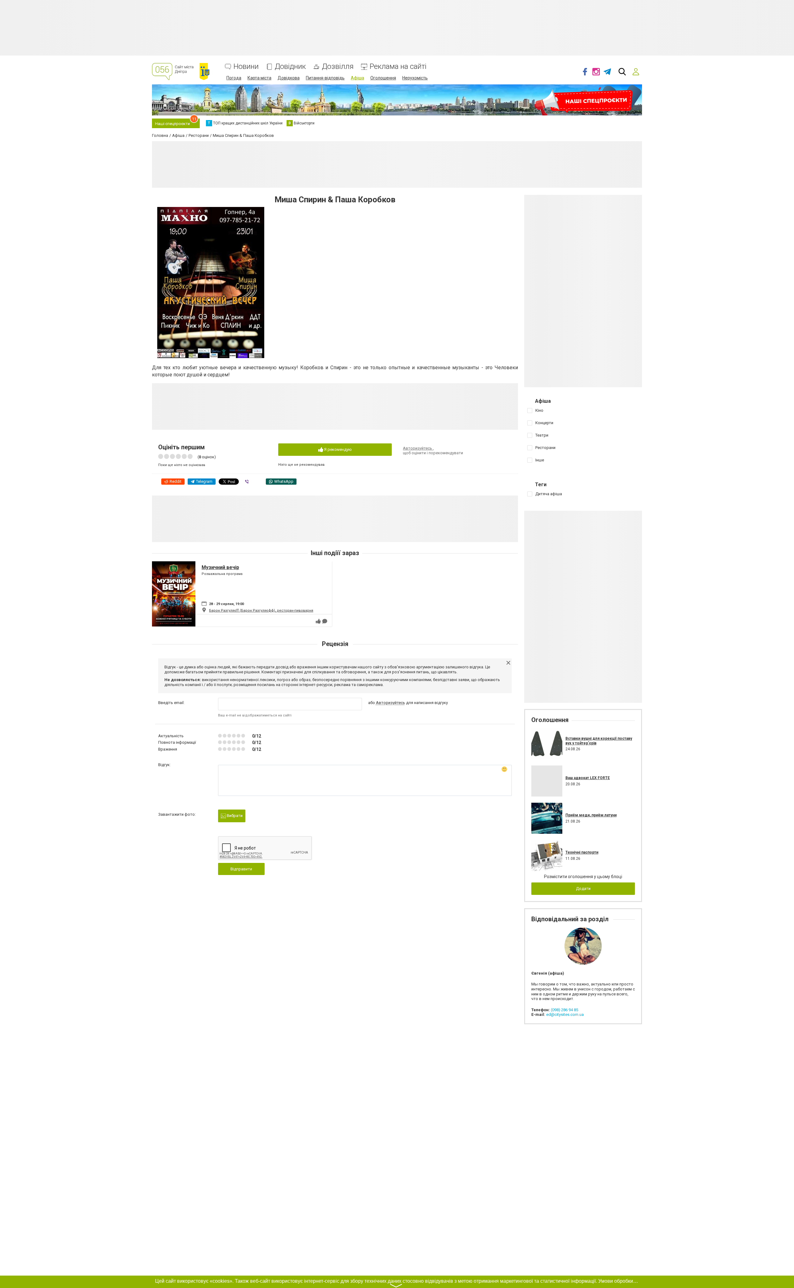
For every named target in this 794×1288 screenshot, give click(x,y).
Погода (233, 77)
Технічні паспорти (581, 852)
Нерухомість (415, 77)
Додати (583, 888)
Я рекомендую (337, 449)
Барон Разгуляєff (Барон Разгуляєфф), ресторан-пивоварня (261, 610)
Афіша (357, 77)
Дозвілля (338, 66)
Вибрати (234, 815)
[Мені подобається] (318, 621)
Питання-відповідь (325, 77)
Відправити (241, 869)
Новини (246, 66)
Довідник (290, 66)
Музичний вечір (220, 567)
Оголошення (383, 77)
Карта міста (259, 77)
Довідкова (289, 77)
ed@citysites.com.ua (565, 1014)
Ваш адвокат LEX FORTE (587, 778)
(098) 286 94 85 (564, 1010)
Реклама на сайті (398, 66)
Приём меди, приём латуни (591, 815)
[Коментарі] (324, 621)
